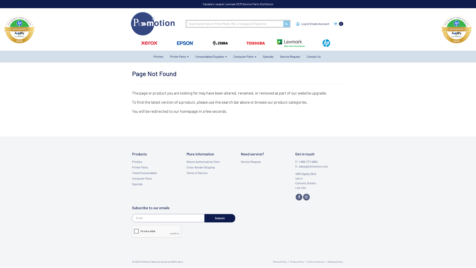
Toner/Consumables (144, 173)
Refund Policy (280, 261)
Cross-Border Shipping (200, 167)
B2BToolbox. (177, 261)
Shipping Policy (335, 261)
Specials (137, 184)
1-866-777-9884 (308, 161)
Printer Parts (140, 167)
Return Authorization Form (203, 161)
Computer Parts (142, 178)
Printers (137, 161)
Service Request (251, 161)
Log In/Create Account (315, 23)
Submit (220, 218)
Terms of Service (197, 173)
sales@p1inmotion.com (313, 166)
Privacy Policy (297, 261)
